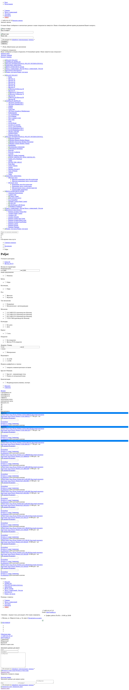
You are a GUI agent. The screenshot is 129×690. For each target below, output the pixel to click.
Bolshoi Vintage (24, 143)
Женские (9, 295)
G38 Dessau (21, 205)
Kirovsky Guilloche (14, 152)
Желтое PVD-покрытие (14, 342)
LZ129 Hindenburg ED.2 (16, 130)
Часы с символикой (11, 12)
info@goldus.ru (51, 612)
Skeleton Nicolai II (14, 169)
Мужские (10, 297)
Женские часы (12, 177)
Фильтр (3, 391)
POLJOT (15, 60)
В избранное (5, 425)
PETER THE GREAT (15, 162)
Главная (7, 10)
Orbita (10, 160)
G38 (14, 203)
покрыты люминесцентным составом (19, 367)
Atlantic (10, 106)
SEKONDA (17, 65)
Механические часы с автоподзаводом (24, 188)
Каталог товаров (6, 55)
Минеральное (11, 352)
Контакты (8, 15)
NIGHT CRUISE (13, 131)
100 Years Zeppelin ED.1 (15, 102)
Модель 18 (11, 80)
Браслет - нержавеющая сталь (16, 374)
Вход (6, 2)
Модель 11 (11, 78)
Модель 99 (11, 99)
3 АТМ (9, 361)
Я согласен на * (19, 669)
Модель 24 (11, 82)
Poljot (10, 77)
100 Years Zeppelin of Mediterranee (19, 111)
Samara (10, 167)
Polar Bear (11, 164)
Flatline (10, 107)
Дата (8, 327)
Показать (7, 386)
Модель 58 (20, 89)
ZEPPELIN (17, 62)
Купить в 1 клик (6, 423)
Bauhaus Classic (13, 223)
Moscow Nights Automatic (16, 155)
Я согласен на (19, 39)
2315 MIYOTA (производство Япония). (19, 314)
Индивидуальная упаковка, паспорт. (18, 382)
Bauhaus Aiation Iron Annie (16, 218)
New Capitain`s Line (14, 118)
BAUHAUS (18, 70)
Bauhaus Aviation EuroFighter (17, 222)
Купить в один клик (22, 670)
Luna (9, 121)
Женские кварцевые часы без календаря (25, 179)
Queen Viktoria (12, 165)
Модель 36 (11, 85)
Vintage (10, 172)
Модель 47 (11, 87)
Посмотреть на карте (35, 618)
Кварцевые (10, 304)
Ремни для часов (22, 72)
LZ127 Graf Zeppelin (14, 126)
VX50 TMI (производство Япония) (18, 318)
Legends (10, 154)
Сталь (9, 333)
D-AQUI (18, 198)
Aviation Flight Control (15, 213)
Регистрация (9, 4)
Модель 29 (11, 84)
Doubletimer (12, 145)
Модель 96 (20, 97)
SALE (7, 17)
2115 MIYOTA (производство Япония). (19, 312)
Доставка (7, 14)
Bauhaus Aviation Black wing (17, 220)
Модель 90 (11, 96)
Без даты (9, 325)
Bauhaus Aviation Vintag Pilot (17, 212)
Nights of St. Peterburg (15, 159)
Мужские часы (13, 183)
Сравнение (15, 423)
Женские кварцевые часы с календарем (24, 181)
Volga (10, 174)
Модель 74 (20, 94)
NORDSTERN (13, 133)
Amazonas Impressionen (15, 193)
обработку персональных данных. (23, 39)
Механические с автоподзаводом (17, 306)
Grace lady (11, 109)
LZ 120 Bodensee (13, 114)
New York (11, 119)
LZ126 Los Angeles (14, 125)
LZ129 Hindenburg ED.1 (16, 128)
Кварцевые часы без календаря (22, 184)
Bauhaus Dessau (13, 225)
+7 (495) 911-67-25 (6, 636)
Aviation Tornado (13, 217)
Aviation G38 (12, 215)
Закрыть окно (5, 53)
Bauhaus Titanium (13, 227)
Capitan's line (12, 194)
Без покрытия (11, 340)
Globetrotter (21, 147)
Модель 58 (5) (9, 263)
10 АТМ (9, 359)
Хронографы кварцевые (20, 189)
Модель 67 (20, 92)
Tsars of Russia (12, 171)
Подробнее (4, 422)
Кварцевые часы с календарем (22, 186)
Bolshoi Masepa (24, 140)
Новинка (10, 275)
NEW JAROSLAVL (29, 157)
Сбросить (8, 387)
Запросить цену (17, 686)
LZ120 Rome (12, 123)
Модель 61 (11, 90)
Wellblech (19, 206)
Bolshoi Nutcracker (27, 142)
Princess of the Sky (14, 135)
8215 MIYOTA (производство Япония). (19, 316)
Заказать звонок (17, 20)
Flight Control (23, 201)
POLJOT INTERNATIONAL (34, 63)
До (21, 270)
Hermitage (19, 148)
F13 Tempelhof (12, 200)
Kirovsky (11, 150)
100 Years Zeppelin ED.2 (15, 104)
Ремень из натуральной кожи (16, 376)
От (2, 270)
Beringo (17, 138)
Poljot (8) (7, 262)
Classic (16, 196)
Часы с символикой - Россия (34, 68)
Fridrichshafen (12, 113)
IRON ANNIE (19, 67)
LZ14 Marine (12, 116)
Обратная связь (6, 634)
